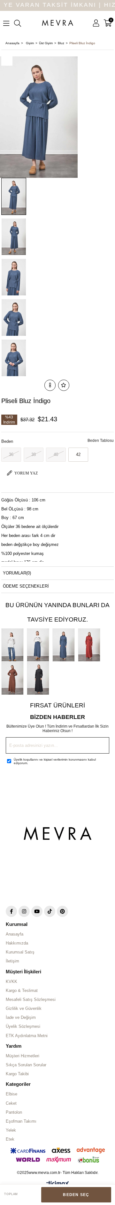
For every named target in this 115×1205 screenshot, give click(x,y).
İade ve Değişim (21, 1017)
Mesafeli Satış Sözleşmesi (31, 999)
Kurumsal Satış (20, 952)
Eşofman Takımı (21, 1121)
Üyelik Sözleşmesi (23, 1026)
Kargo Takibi (17, 1073)
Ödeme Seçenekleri (26, 586)
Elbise (11, 1094)
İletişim (12, 961)
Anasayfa (14, 934)
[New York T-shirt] (14, 645)
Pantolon (14, 1112)
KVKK (11, 981)
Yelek (11, 1130)
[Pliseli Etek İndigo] (39, 645)
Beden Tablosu (101, 440)
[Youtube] (36, 911)
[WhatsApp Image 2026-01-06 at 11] (57, 836)
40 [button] (56, 454)
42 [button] (78, 454)
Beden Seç (76, 1195)
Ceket (11, 1103)
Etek (10, 1139)
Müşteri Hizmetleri (22, 1055)
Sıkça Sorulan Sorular (26, 1064)
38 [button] (33, 454)
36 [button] (11, 454)
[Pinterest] (62, 911)
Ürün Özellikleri (22, 485)
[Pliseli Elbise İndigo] (65, 645)
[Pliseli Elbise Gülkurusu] (90, 645)
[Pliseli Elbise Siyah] (39, 678)
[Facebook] (11, 911)
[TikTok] (49, 911)
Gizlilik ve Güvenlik (24, 1008)
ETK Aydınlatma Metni (27, 1035)
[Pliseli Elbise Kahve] (14, 678)
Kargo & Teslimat (22, 990)
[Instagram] (24, 911)
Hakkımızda (17, 943)
